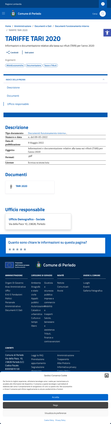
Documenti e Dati (13, 310)
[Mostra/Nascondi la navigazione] (3, 13)
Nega (55, 405)
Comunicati (62, 286)
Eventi (86, 286)
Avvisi (60, 290)
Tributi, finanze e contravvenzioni (52, 337)
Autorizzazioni (38, 306)
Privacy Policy (60, 420)
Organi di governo (14, 282)
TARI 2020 (21, 186)
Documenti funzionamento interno (47, 133)
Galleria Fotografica (92, 290)
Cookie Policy (49, 420)
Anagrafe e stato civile (35, 290)
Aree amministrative (15, 286)
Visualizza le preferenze (55, 413)
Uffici (7, 290)
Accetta (55, 397)
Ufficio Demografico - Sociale (27, 219)
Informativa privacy (66, 367)
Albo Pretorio (63, 363)
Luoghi (86, 282)
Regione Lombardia (13, 3)
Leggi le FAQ (37, 355)
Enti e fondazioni (13, 294)
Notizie (60, 282)
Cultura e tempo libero (35, 321)
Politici (8, 298)
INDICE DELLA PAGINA (15, 79)
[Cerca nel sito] (103, 14)
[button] (107, 32)
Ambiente (36, 282)
